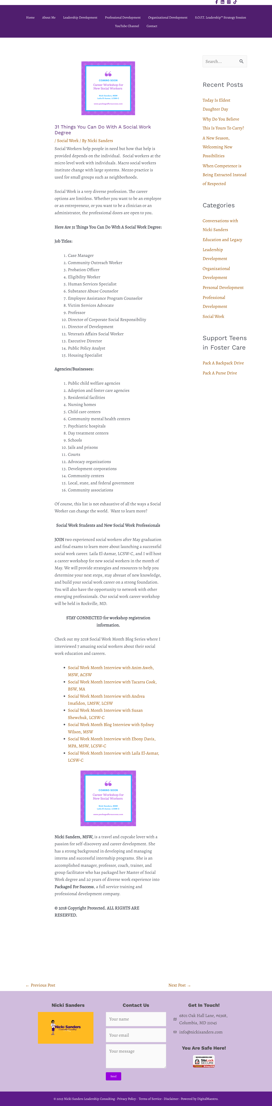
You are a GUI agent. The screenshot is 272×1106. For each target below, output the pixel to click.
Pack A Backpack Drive (223, 363)
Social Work (68, 141)
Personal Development (223, 287)
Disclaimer (171, 1099)
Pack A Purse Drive (220, 373)
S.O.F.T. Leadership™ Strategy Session (220, 17)
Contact (152, 26)
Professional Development (123, 17)
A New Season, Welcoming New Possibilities (217, 147)
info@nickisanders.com (201, 1032)
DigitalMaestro (207, 1099)
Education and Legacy (222, 240)
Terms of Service (150, 1099)
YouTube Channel (127, 26)
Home (30, 17)
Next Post (179, 985)
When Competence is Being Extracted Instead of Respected (224, 175)
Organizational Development (167, 17)
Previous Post (40, 985)
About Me (49, 17)
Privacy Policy (126, 1099)
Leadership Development (80, 17)
